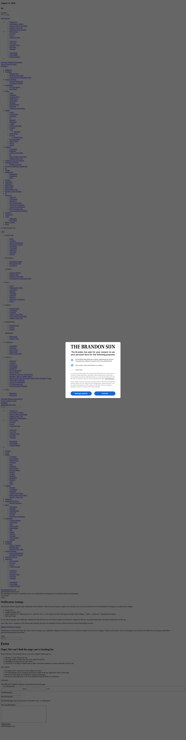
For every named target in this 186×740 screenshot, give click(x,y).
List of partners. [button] (110, 379)
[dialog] (93, 370)
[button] (93, 369)
